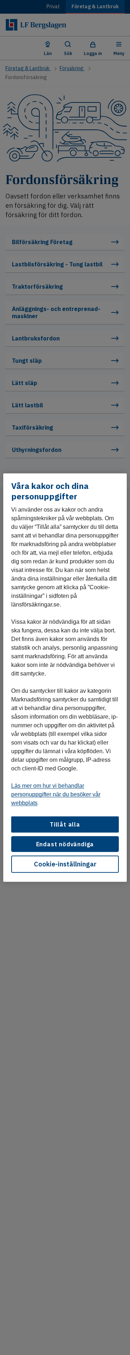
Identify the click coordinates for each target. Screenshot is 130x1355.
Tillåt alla (65, 824)
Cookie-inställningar (65, 864)
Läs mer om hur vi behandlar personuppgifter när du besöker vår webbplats (55, 794)
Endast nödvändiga (65, 843)
